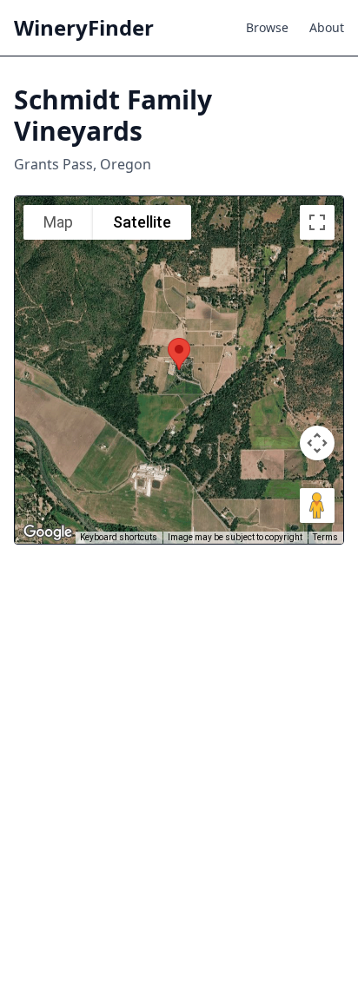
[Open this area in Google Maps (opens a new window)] (47, 532)
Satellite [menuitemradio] (142, 222)
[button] (179, 354)
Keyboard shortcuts (118, 537)
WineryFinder (84, 28)
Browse (267, 27)
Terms (325, 537)
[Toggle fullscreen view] (317, 222)
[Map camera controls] (317, 443)
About (326, 27)
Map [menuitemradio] (58, 222)
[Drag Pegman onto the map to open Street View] (317, 505)
